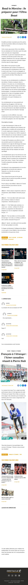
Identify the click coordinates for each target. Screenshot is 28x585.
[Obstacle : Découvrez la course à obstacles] (14, 571)
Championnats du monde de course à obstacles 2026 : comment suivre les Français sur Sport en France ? (7, 479)
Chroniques (14, 5)
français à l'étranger (13, 454)
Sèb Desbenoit (4, 385)
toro (20, 454)
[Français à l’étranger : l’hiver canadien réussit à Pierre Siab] (14, 373)
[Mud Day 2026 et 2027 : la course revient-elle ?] (8, 492)
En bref (8, 351)
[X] (12, 575)
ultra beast (11, 239)
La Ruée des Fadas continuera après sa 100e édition (20, 478)
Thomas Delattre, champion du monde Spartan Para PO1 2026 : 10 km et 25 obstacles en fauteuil (7, 264)
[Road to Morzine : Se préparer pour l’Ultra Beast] (14, 26)
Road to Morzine (12, 237)
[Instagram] (15, 575)
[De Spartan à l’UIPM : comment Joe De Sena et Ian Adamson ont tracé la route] (8, 278)
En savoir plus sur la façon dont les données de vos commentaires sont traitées (13, 552)
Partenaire (4, 37)
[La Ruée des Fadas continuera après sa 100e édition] (20, 469)
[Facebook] (9, 575)
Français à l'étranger (16, 351)
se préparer (19, 237)
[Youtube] (19, 575)
